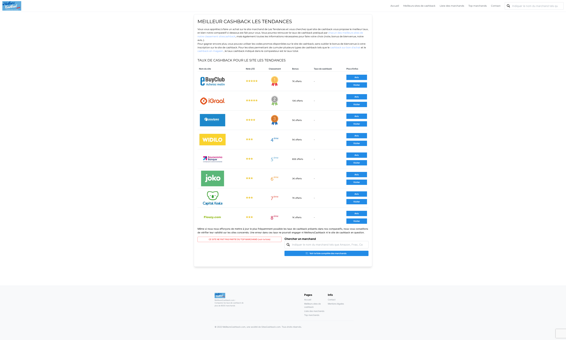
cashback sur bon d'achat (345, 47)
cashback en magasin (210, 51)
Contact (496, 5)
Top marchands (477, 5)
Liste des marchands (452, 5)
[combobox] (534, 6)
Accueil (394, 5)
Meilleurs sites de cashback (419, 5)
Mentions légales (336, 303)
